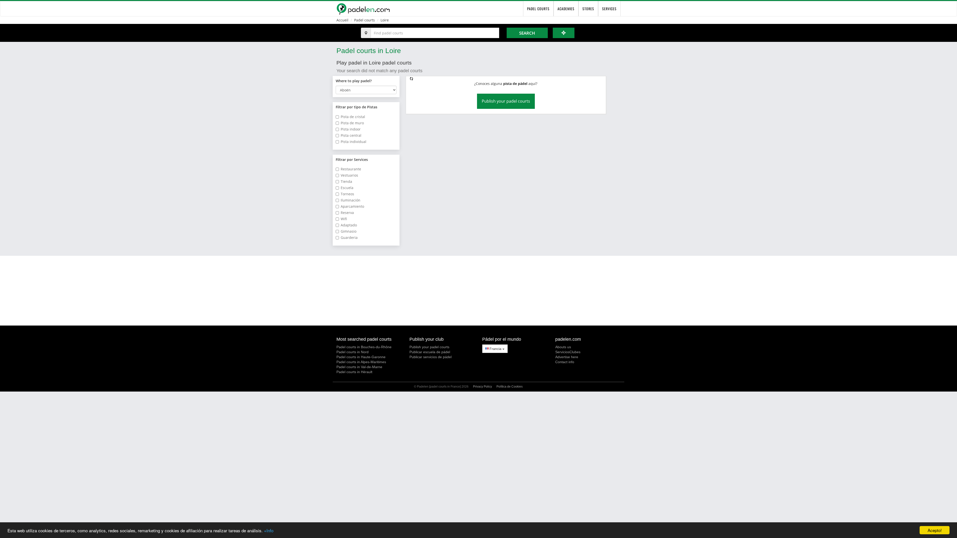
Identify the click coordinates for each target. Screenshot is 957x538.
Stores (588, 8)
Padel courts (364, 20)
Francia (495, 349)
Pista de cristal (353, 116)
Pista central (351, 135)
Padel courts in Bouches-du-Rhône (364, 347)
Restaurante (351, 169)
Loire (385, 20)
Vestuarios (349, 175)
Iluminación (350, 200)
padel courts (538, 8)
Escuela (347, 187)
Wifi (344, 218)
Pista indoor (351, 129)
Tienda (346, 181)
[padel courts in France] (363, 8)
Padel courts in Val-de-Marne (359, 367)
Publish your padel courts (506, 101)
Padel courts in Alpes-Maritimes (361, 362)
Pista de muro (352, 123)
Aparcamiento (352, 206)
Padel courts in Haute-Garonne (361, 357)
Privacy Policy (482, 386)
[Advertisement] (478, 291)
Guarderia (349, 237)
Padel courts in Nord (352, 352)
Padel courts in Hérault (354, 372)
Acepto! (935, 530)
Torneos (347, 194)
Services (609, 8)
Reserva (347, 212)
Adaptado (349, 225)
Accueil (342, 20)
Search (527, 33)
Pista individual (353, 141)
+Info (268, 530)
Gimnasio (348, 231)
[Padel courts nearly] (564, 33)
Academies (566, 8)
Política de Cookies (509, 386)
